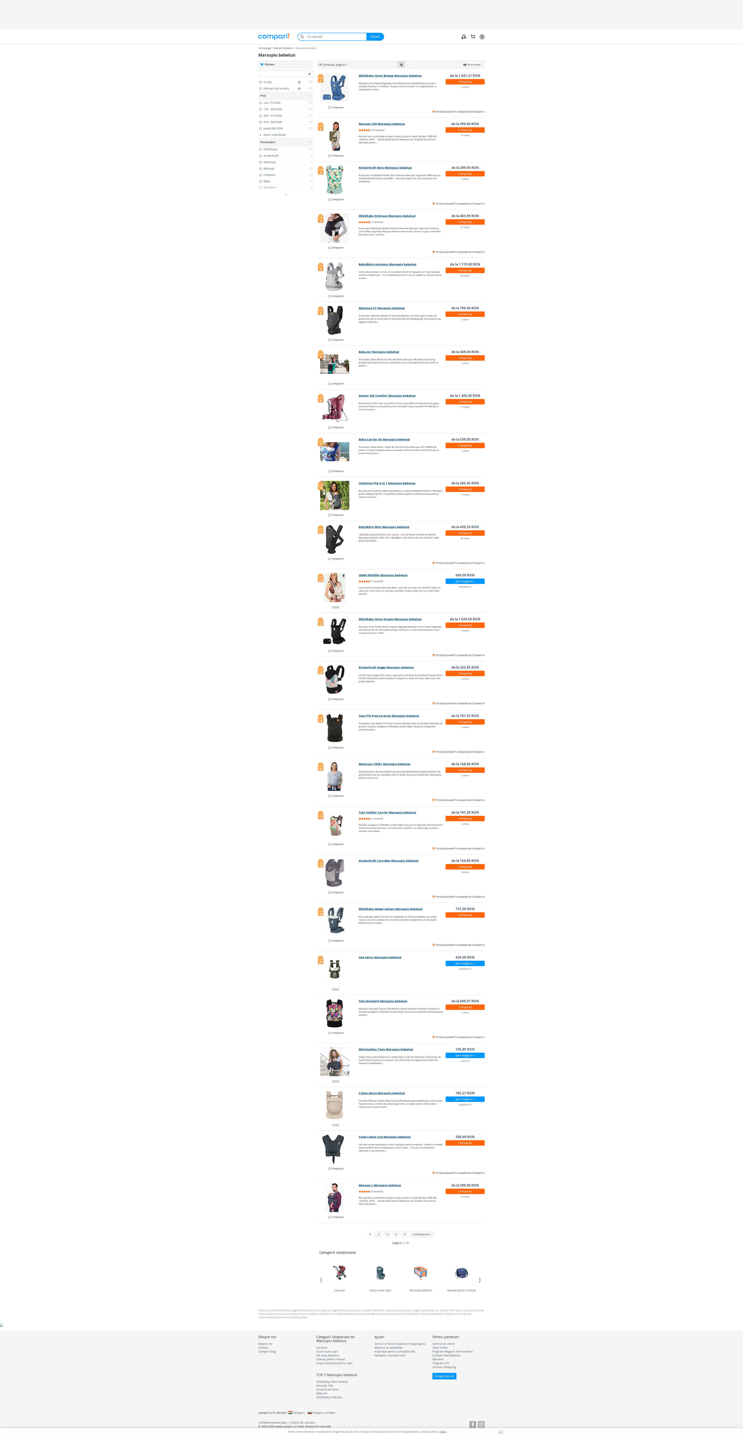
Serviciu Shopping (444, 1367)
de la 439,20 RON (465, 527)
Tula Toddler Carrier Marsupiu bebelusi (387, 812)
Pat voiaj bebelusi (420, 1290)
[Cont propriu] (482, 36)
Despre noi (265, 1344)
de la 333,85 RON (465, 667)
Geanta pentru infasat (461, 1290)
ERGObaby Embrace (329, 1397)
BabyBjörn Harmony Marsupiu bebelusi (387, 264)
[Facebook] (472, 1423)
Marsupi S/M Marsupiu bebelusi (382, 124)
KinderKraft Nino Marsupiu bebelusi (385, 168)
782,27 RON (465, 1093)
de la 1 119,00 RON (465, 264)
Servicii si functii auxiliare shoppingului (400, 1344)
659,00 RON (465, 957)
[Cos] (472, 36)
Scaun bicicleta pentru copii (334, 1363)
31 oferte (465, 227)
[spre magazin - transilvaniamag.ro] (338, 1149)
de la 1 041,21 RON (465, 75)
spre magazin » (465, 581)
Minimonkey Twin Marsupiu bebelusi (386, 1049)
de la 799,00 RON (465, 308)
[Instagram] (481, 1423)
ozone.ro (465, 1060)
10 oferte (465, 135)
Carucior (339, 1290)
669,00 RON (465, 575)
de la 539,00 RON (465, 439)
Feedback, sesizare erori (390, 1355)
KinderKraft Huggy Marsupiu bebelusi (386, 667)
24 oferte (465, 275)
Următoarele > (422, 1234)
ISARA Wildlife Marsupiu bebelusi (383, 575)
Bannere (437, 1359)
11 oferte (465, 494)
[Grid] (407, 64)
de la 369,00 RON (465, 352)
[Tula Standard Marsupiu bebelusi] (338, 1013)
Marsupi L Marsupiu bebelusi (380, 1185)
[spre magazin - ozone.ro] (338, 1061)
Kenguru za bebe (324, 1412)
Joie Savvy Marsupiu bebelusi (380, 957)
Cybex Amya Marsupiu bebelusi (382, 1093)
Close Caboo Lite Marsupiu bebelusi (385, 1137)
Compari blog (267, 1351)
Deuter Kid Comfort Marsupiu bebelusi (387, 396)
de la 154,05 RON (465, 860)
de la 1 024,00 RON (465, 619)
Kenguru (299, 1412)
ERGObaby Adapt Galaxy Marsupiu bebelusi (391, 909)
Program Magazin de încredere (452, 1351)
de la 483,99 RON (465, 216)
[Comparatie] (463, 36)
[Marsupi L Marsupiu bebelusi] (338, 1197)
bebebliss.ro (465, 586)
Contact (263, 1347)
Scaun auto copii (380, 1290)
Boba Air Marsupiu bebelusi (379, 352)
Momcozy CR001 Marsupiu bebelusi (384, 764)
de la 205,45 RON (465, 483)
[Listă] (401, 64)
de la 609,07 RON (465, 1001)
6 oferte (465, 1012)
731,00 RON (465, 909)
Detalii (335, 606)
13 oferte (465, 407)
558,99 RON (465, 1137)
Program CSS (440, 1363)
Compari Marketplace (446, 1355)
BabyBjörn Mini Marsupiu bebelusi (384, 527)
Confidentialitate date (272, 1422)
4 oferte (465, 179)
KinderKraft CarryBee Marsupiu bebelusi (389, 861)
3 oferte (465, 87)
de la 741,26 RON (465, 812)
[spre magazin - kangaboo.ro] (338, 1105)
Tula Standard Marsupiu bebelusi (383, 1001)
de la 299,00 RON (465, 167)
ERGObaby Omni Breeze (332, 1382)
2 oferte (465, 363)
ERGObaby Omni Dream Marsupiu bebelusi (390, 619)
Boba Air (321, 1393)
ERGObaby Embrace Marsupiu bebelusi (387, 216)
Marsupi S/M (324, 1385)
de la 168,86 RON (465, 764)
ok (309, 74)
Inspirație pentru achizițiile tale (394, 1351)
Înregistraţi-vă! (444, 1376)
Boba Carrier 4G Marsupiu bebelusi (384, 439)
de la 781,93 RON (465, 716)
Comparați (465, 81)
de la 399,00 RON (465, 124)
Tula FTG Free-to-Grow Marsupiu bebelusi (389, 716)
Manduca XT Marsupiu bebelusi (382, 308)
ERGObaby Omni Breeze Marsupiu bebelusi (390, 76)
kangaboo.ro (465, 1104)
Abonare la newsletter (388, 1347)
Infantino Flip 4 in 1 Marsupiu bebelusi (387, 483)
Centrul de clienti (443, 1344)
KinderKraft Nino (327, 1389)
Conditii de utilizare (302, 1422)
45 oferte (465, 538)
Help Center (440, 1347)
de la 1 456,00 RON (465, 395)
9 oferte (465, 823)
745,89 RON (465, 1049)
